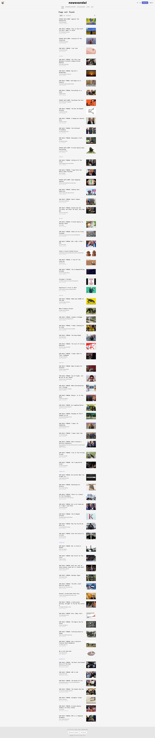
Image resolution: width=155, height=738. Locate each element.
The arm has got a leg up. (64, 272)
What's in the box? (63, 699)
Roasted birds (62, 262)
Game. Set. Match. (63, 549)
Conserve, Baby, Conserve (64, 302)
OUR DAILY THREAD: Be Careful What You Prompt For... (71, 475)
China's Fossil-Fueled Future (68, 251)
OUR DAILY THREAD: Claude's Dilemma (70, 317)
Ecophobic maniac (63, 121)
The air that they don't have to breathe (67, 328)
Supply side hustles (63, 673)
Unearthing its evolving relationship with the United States (71, 252)
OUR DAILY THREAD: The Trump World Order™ (70, 463)
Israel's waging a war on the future (66, 163)
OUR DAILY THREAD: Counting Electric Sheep (71, 632)
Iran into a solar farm (63, 212)
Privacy (75, 729)
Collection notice (84, 729)
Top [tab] (64, 15)
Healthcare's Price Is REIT (68, 287)
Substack (71, 735)
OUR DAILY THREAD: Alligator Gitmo (70, 697)
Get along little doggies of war (65, 416)
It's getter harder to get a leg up (65, 517)
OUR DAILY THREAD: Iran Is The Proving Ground (71, 453)
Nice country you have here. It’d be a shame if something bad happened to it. (72, 445)
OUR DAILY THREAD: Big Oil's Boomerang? (68, 71)
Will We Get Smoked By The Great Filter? (67, 183)
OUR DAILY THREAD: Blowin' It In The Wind (71, 396)
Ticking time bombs (63, 50)
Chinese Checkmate (63, 507)
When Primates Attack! (66, 308)
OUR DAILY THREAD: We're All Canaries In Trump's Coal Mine (71, 505)
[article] (77, 22)
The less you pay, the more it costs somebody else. (69, 234)
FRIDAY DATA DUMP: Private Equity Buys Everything (71, 148)
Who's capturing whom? (64, 719)
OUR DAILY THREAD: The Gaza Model (70, 335)
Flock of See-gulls (62, 22)
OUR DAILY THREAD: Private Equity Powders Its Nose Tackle (70, 706)
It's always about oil (63, 644)
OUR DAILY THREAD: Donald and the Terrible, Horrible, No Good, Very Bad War (71, 209)
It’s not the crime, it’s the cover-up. (66, 497)
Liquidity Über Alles (63, 111)
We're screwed (62, 173)
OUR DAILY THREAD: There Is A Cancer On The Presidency (71, 495)
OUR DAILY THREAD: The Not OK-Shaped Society (71, 109)
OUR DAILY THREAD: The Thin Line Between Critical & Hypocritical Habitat (69, 61)
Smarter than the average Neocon (66, 318)
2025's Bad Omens (63, 652)
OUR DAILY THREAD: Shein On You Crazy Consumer (71, 232)
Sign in (151, 2)
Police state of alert (63, 577)
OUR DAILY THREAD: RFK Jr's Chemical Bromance (71, 716)
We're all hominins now (64, 665)
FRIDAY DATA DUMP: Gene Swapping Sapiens (69, 180)
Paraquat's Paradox (65, 279)
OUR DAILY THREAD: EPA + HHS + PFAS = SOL (71, 242)
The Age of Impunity (63, 465)
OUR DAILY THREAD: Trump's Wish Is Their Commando (70, 354)
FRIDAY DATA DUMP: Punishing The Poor (71, 100)
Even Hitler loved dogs (63, 64)
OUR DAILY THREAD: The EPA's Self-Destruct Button (70, 584)
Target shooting (62, 559)
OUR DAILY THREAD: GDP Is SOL (68, 672)
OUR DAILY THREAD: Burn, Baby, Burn (70, 613)
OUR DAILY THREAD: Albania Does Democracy (69, 190)
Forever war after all (63, 625)
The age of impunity (63, 356)
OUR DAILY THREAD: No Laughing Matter (71, 405)
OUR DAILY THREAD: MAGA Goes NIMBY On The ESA (71, 299)
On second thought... (63, 434)
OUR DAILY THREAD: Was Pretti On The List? (71, 556)
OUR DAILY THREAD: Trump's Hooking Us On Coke (71, 326)
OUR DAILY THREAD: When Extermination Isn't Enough (71, 386)
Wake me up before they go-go (65, 634)
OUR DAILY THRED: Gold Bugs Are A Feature (70, 81)
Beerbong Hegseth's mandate (65, 388)
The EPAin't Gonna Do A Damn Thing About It (68, 280)
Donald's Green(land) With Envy (69, 593)
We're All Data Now (65, 651)
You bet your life (62, 536)
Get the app (83, 732)
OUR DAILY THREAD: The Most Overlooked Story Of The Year (72, 663)
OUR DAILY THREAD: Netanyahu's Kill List (70, 138)
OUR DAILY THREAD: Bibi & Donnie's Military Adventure (70, 442)
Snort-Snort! (61, 709)
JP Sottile (66, 23)
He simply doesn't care (64, 131)
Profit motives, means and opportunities (67, 289)
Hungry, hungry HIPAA (64, 369)
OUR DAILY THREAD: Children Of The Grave (70, 161)
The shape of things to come (65, 607)
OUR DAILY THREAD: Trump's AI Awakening (68, 424)
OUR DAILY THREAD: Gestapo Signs (69, 575)
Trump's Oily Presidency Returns (66, 690)
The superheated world (64, 615)
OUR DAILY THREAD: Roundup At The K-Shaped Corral (71, 414)
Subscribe (145, 2)
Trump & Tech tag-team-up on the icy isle (67, 595)
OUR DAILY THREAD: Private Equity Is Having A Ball (71, 222)
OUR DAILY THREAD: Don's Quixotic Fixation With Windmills (70, 642)
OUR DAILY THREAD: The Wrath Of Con (70, 680)
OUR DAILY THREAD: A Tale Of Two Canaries (69, 260)
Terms (79, 729)
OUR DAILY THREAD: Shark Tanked (69, 199)
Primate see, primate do (64, 310)
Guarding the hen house (64, 426)
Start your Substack (74, 732)
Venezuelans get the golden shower (66, 83)
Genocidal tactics (62, 337)
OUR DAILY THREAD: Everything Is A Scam (70, 91)
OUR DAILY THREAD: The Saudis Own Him (71, 689)
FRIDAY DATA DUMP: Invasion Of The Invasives (70, 39)
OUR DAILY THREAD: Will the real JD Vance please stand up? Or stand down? (71, 566)
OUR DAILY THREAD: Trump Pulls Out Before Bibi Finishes (70, 170)
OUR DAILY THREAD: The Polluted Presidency (69, 128)
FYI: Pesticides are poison (64, 32)
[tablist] (65, 15)
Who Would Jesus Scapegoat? (65, 101)
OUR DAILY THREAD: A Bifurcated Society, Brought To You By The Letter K (72, 603)
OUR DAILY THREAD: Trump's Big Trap (70, 433)
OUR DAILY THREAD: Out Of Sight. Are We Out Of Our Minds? (71, 376)
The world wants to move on (65, 74)
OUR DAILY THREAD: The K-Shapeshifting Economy (71, 270)
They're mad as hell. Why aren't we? (66, 192)
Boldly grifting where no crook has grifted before (69, 682)
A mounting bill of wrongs (64, 527)
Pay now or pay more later (64, 347)
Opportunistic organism (64, 568)
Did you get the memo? (64, 478)
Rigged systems (62, 93)
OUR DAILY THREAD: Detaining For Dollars (69, 485)
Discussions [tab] (68, 15)
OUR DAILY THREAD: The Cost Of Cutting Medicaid (72, 344)
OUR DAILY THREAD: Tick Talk (68, 48)
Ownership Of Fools (63, 151)
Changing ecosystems (63, 41)
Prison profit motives (63, 487)
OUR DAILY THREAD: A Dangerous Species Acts (71, 119)
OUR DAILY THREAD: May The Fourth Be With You (71, 524)
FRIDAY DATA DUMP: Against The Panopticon (69, 19)
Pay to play (61, 225)
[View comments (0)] (68, 25)
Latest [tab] (61, 15)
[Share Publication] (140, 2)
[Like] (60, 25)
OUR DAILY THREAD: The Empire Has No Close (71, 622)
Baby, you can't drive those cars (65, 587)
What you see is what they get (65, 379)
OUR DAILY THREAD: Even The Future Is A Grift (71, 534)
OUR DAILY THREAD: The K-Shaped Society (69, 514)
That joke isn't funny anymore (65, 406)
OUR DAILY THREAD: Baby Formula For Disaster (70, 366)
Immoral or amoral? (63, 455)
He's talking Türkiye (63, 141)
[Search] (137, 2)
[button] (63, 6)
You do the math (62, 244)
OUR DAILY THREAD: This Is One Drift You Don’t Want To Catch (71, 29)
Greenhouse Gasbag (63, 398)
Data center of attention (64, 201)
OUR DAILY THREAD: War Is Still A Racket (70, 546)
